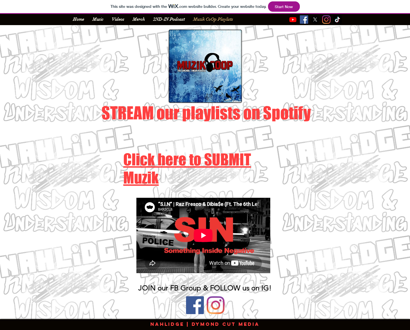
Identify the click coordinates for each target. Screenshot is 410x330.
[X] (315, 19)
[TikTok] (337, 19)
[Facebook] (304, 19)
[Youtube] (293, 19)
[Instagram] (326, 19)
